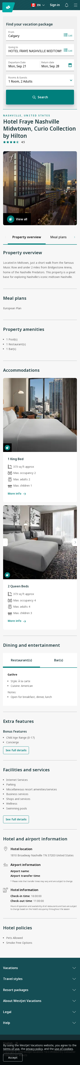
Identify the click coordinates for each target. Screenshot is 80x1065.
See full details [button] (16, 750)
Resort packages (15, 990)
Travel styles (13, 979)
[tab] (21, 660)
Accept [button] (12, 1057)
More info (14, 493)
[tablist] (40, 660)
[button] (67, 5)
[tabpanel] (40, 687)
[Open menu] (75, 5)
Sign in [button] (55, 5)
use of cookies (64, 1049)
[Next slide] (74, 542)
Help (6, 1023)
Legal (7, 1012)
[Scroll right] (74, 237)
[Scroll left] (5, 237)
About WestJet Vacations (22, 1001)
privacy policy (34, 1049)
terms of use (11, 1049)
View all (21, 219)
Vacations (10, 968)
